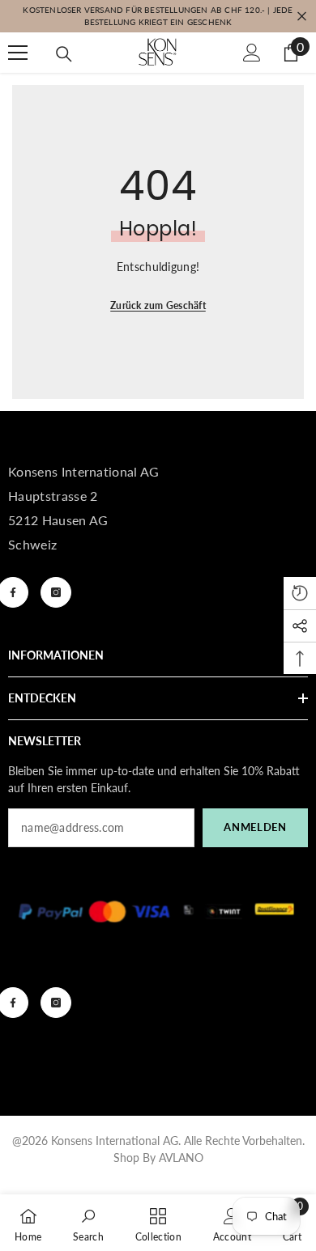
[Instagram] (56, 592)
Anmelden (255, 827)
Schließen (302, 17)
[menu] (18, 52)
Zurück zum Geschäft (158, 305)
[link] (88, 1223)
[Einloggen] (252, 52)
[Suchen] (64, 54)
